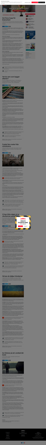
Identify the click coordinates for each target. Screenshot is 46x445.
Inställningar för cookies (28, 2)
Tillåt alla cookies (34, 2)
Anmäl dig (20, 226)
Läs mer (4, 3)
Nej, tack (26, 226)
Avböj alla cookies (41, 2)
